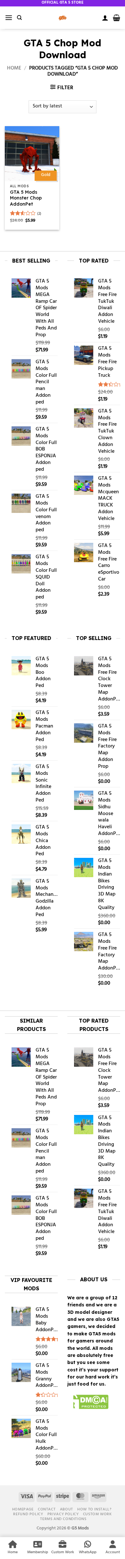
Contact (46, 1509)
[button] (9, 17)
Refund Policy (28, 1514)
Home (14, 68)
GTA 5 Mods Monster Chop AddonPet (26, 198)
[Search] (19, 18)
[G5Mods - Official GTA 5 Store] (62, 18)
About (66, 1509)
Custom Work (97, 1514)
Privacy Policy (63, 1514)
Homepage (23, 1509)
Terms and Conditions (63, 1519)
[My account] (105, 18)
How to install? (94, 1509)
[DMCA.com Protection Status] (88, 1403)
